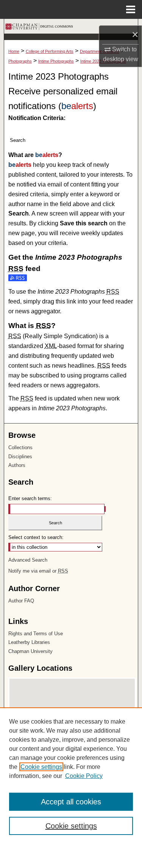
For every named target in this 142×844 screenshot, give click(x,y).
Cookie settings (41, 767)
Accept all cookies (71, 802)
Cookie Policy (84, 776)
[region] (71, 775)
